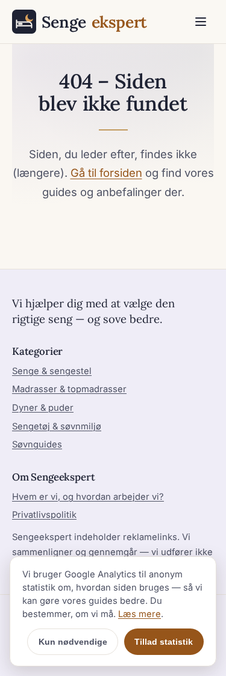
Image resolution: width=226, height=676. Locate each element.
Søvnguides (37, 444)
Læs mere (139, 614)
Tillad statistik (163, 642)
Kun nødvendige (73, 642)
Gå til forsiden (106, 172)
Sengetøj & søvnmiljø (56, 426)
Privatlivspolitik (44, 514)
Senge (94, 21)
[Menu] (200, 21)
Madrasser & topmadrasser (69, 389)
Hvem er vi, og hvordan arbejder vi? (88, 496)
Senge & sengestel (52, 371)
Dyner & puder (43, 407)
